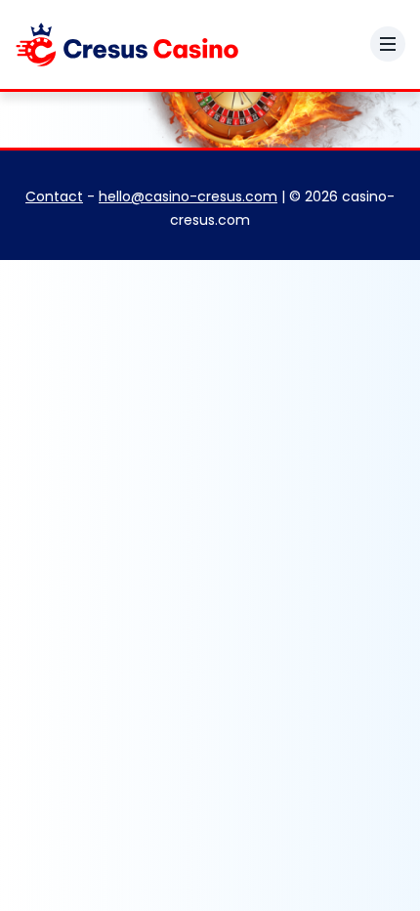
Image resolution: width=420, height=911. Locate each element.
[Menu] (387, 44)
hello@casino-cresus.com (188, 196)
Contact (54, 196)
